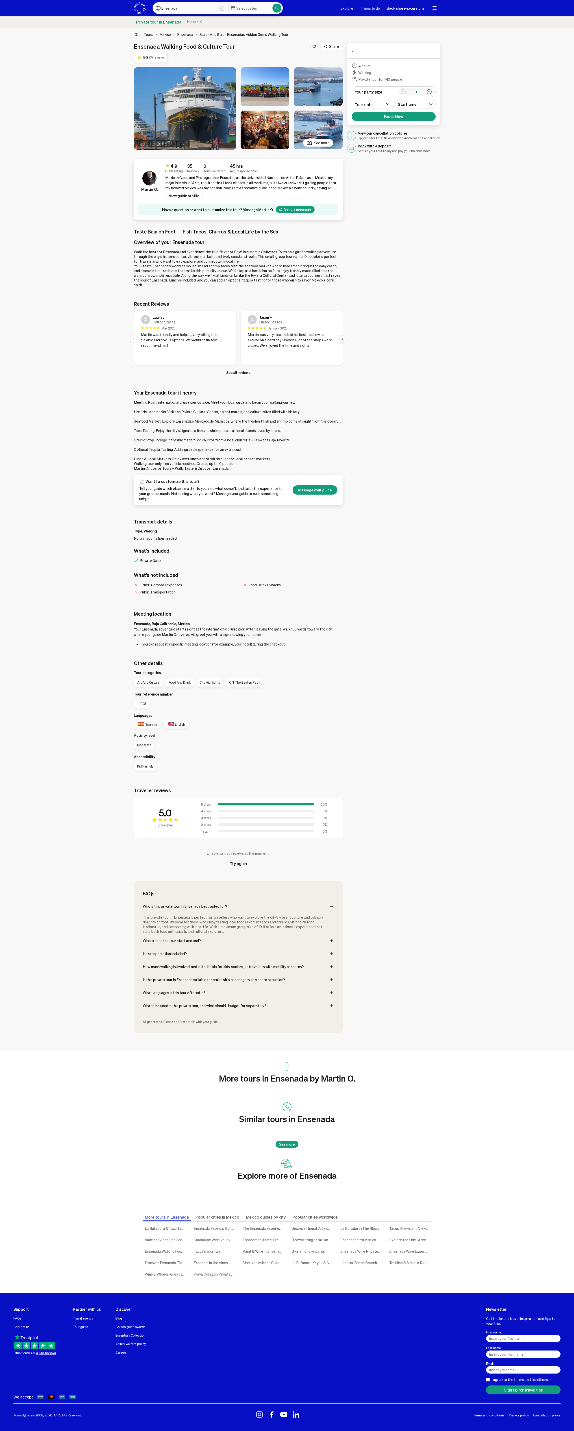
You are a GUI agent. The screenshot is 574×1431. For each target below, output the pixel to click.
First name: (494, 1332)
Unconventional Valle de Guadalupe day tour (312, 1228)
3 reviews (165, 825)
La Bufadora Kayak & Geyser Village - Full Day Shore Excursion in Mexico (312, 1262)
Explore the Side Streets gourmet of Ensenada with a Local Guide (410, 1239)
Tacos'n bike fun (207, 1251)
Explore (346, 8)
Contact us (21, 1327)
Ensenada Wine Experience (410, 1251)
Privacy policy (519, 1415)
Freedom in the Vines (211, 1262)
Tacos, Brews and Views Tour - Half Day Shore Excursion (410, 1228)
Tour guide (80, 1327)
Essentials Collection (130, 1335)
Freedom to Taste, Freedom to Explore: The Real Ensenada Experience (264, 1239)
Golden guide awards (130, 1327)
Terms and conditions (489, 1415)
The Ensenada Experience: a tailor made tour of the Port (264, 1228)
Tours (148, 34)
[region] (238, 338)
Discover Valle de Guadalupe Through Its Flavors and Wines (264, 1262)
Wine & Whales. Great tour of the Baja (166, 1274)
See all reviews (238, 372)
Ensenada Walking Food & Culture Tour (166, 1251)
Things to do (370, 8)
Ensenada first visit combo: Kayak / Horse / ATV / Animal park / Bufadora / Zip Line (361, 1239)
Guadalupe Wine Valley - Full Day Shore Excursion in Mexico (215, 1239)
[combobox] (415, 104)
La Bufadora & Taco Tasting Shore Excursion (166, 1228)
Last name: (494, 1348)
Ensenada (185, 34)
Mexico (165, 34)
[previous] (133, 338)
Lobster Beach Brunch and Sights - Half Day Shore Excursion (361, 1262)
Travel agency (83, 1318)
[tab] (167, 1217)
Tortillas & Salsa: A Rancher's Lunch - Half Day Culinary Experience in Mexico (410, 1262)
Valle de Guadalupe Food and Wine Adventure (166, 1239)
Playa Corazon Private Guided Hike (215, 1274)
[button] (185, 108)
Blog (118, 1318)
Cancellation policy (547, 1415)
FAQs (17, 1318)
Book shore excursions (405, 8)
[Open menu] (434, 8)
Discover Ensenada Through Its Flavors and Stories (166, 1262)
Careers (121, 1352)
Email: (490, 1363)
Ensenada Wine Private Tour (361, 1251)
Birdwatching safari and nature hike (312, 1239)
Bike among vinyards (308, 1251)
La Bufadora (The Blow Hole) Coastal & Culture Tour (361, 1228)
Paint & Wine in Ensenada (263, 1251)
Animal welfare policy (130, 1344)
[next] (342, 338)
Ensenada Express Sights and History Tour (215, 1228)
